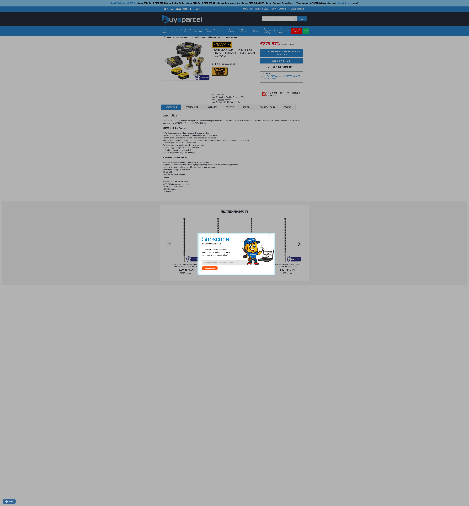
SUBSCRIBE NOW (209, 268)
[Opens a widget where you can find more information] (9, 502)
